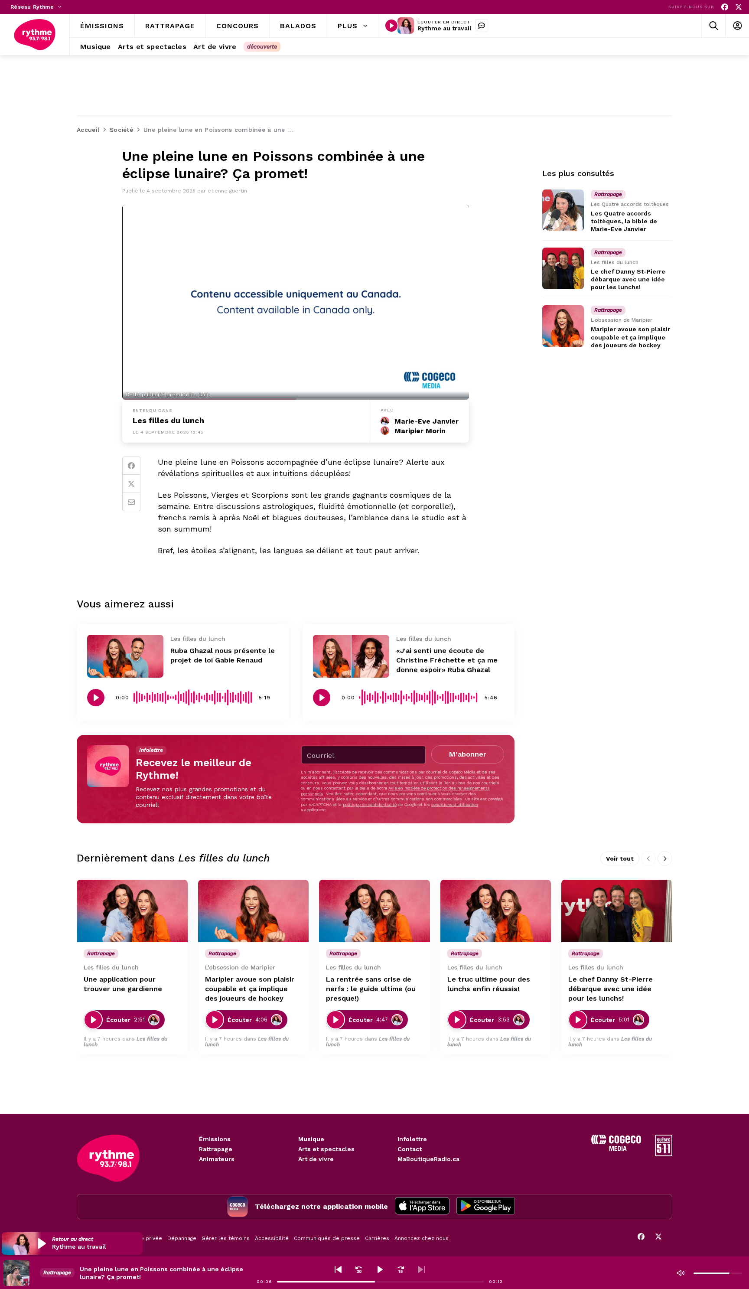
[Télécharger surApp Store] (422, 1206)
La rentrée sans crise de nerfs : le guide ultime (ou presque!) (371, 988)
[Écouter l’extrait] (95, 697)
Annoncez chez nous (421, 1238)
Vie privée (149, 1238)
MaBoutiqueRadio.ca (428, 1158)
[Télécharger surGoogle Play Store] (485, 1206)
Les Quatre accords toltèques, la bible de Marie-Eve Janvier (624, 221)
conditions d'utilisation (454, 804)
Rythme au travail (444, 28)
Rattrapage (215, 1148)
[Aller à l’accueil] (34, 34)
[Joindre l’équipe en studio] (481, 25)
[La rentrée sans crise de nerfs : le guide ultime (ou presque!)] (374, 911)
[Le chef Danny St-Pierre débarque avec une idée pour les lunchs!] (563, 268)
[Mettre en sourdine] (680, 1273)
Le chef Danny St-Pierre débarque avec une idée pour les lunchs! (628, 279)
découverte (262, 46)
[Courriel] (131, 502)
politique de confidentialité (370, 804)
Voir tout (620, 858)
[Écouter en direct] (391, 26)
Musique (311, 1139)
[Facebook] (724, 7)
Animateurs (216, 1158)
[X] (738, 7)
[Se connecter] (737, 26)
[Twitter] (131, 484)
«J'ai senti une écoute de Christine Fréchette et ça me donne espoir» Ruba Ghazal (447, 660)
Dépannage (181, 1238)
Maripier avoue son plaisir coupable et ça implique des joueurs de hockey (630, 337)
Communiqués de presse (327, 1238)
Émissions (215, 1139)
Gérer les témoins (226, 1238)
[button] (72, 1243)
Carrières (377, 1238)
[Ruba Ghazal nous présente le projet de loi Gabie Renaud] (125, 656)
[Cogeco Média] (616, 1149)
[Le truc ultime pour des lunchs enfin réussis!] (495, 911)
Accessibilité (272, 1238)
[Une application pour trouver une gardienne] (132, 911)
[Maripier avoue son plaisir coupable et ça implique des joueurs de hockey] (563, 326)
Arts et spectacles (326, 1148)
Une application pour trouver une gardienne (123, 984)
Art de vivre (316, 1158)
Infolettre (412, 1139)
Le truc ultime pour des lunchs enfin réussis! (488, 984)
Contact (409, 1148)
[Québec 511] (663, 1154)
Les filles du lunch (168, 420)
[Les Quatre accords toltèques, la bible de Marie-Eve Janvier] (563, 210)
